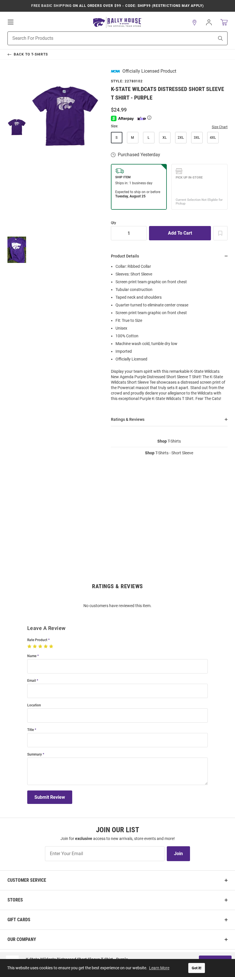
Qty (113, 223)
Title (30, 730)
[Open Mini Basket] (224, 22)
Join (178, 853)
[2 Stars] (35, 646)
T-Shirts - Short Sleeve (169, 453)
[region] (169, 334)
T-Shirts (169, 441)
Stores (15, 900)
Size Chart (220, 127)
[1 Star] (30, 646)
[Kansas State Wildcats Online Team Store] (117, 22)
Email (31, 681)
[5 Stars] (51, 646)
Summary (34, 754)
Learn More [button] (159, 968)
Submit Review (49, 797)
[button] (194, 22)
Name (31, 656)
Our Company (21, 939)
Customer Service (26, 880)
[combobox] (103, 38)
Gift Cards (18, 919)
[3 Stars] (41, 646)
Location (34, 705)
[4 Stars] (46, 646)
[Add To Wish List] (220, 233)
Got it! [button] (196, 968)
